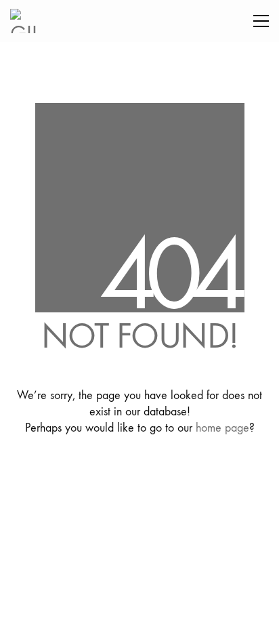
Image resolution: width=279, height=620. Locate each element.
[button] (261, 21)
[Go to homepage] (27, 21)
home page (222, 428)
